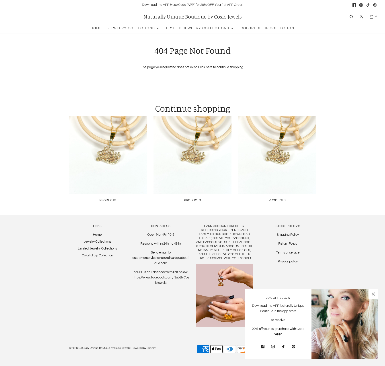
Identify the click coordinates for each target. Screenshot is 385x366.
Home (96, 28)
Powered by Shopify (144, 348)
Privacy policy (288, 261)
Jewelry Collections (97, 241)
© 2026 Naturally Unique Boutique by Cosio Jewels (99, 348)
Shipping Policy (288, 234)
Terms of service (287, 252)
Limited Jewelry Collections (97, 248)
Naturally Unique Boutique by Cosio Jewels (192, 16)
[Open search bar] (351, 16)
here (209, 67)
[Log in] (361, 17)
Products (107, 200)
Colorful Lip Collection (267, 28)
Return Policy (287, 243)
